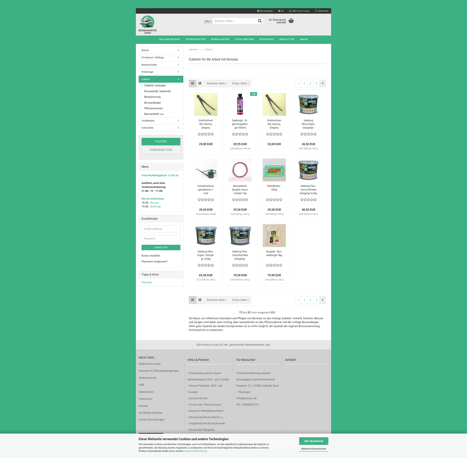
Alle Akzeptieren (313, 441)
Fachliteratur (148, 120)
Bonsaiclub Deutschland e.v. (206, 417)
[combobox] (216, 83)
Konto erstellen (151, 255)
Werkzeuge (147, 71)
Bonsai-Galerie (220, 39)
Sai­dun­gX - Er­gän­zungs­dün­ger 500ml (240, 124)
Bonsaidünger (152, 102)
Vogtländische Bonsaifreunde (207, 423)
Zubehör (146, 79)
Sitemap (147, 282)
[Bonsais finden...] (259, 21)
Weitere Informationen (313, 448)
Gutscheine (147, 127)
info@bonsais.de (246, 398)
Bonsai (145, 50)
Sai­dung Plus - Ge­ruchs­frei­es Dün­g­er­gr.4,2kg (308, 189)
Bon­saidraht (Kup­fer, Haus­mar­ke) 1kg (240, 189)
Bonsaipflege (266, 11)
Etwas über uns (244, 39)
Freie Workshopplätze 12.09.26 (160, 175)
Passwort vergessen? (154, 261)
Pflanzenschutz (153, 108)
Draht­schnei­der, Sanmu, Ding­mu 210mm (274, 124)
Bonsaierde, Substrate (157, 91)
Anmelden (161, 247)
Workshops (266, 39)
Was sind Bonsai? (169, 39)
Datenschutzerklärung (195, 451)
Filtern (161, 141)
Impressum (145, 398)
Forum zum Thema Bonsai (205, 404)
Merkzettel (322, 11)
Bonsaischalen (149, 64)
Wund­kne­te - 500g (274, 187)
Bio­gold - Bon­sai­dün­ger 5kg (274, 253)
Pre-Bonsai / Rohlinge (153, 57)
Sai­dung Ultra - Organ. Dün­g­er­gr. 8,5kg (206, 255)
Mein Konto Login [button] (300, 11)
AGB (141, 384)
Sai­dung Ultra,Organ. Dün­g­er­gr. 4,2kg (308, 124)
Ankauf (304, 39)
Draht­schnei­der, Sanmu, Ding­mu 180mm (206, 124)
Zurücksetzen (161, 150)
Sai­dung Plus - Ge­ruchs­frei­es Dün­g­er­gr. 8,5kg (240, 255)
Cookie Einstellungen (152, 419)
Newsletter (286, 39)
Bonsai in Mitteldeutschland (206, 410)
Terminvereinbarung (248, 373)
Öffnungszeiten (196, 39)
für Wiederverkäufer (150, 412)
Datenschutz (146, 392)
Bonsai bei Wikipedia (202, 429)
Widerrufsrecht (148, 378)
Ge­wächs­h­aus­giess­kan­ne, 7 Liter (205, 189)
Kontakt (143, 406)
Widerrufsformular (150, 363)
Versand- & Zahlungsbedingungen (159, 370)
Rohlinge (155, 206)
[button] (280, 11)
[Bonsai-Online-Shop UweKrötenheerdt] (168, 25)
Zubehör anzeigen (155, 85)
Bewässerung (152, 97)
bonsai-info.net (197, 398)
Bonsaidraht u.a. (154, 114)
